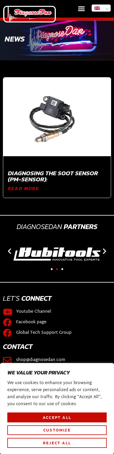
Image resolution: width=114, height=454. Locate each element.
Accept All (57, 417)
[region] (57, 408)
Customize (57, 430)
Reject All (57, 443)
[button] (81, 8)
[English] (101, 8)
